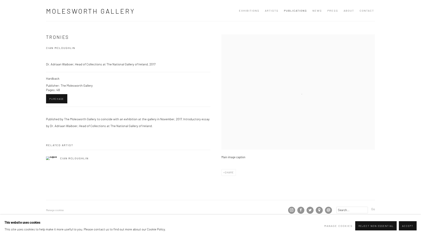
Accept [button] (407, 225)
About (349, 10)
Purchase (56, 98)
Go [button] (373, 209)
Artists (271, 10)
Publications (295, 10)
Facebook (300, 210)
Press (332, 10)
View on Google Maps (319, 210)
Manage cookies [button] (55, 210)
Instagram (291, 210)
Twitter (310, 210)
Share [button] (229, 172)
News (317, 10)
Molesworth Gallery (90, 11)
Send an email (328, 210)
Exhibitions (249, 10)
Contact (367, 10)
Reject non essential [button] (376, 225)
